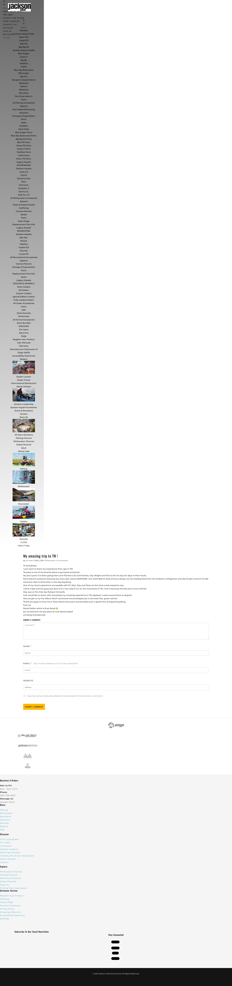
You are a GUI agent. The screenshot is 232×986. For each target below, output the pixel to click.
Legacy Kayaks (23, 162)
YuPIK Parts (24, 155)
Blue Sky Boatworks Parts (23, 136)
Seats (23, 122)
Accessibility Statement (23, 356)
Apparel (24, 106)
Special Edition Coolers (24, 297)
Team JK (24, 417)
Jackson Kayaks (24, 168)
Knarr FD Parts (23, 159)
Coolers (23, 521)
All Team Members (24, 435)
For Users (23, 329)
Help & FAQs (6, 902)
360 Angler (23, 73)
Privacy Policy (7, 909)
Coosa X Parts (23, 149)
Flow (23, 182)
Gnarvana (24, 185)
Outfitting (24, 208)
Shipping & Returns (10, 912)
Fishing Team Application (13, 888)
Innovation (6, 846)
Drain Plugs (23, 221)
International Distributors (23, 383)
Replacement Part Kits (23, 224)
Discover (4, 823)
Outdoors (5, 820)
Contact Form (7, 802)
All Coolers (24, 290)
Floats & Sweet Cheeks (24, 205)
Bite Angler (23, 53)
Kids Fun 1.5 (23, 195)
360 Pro (24, 76)
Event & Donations (24, 411)
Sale (24, 310)
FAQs (23, 336)
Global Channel (23, 444)
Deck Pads (23, 129)
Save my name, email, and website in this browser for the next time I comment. (65, 696)
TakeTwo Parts (24, 152)
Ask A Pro (24, 333)
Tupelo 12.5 (23, 247)
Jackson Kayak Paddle (24, 50)
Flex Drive (24, 93)
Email (27, 663)
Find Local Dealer (9, 839)
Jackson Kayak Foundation (23, 407)
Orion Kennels (24, 313)
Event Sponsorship (10, 852)
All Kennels (23, 316)
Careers (24, 414)
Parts (23, 99)
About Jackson (23, 386)
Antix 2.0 (23, 172)
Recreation (23, 504)
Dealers (23, 359)
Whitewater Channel (23, 441)
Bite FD (23, 44)
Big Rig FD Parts (24, 139)
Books (24, 214)
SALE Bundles (24, 323)
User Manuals (23, 343)
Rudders (23, 126)
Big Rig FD (24, 47)
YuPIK (24, 67)
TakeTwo (24, 63)
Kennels (24, 539)
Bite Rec (24, 237)
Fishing (23, 469)
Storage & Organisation (23, 116)
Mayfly (24, 60)
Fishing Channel (24, 438)
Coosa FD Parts (23, 145)
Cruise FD (23, 254)
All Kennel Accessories (24, 320)
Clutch (24, 175)
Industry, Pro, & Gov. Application (17, 856)
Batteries (23, 90)
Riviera (23, 241)
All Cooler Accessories (23, 303)
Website (28, 680)
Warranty (23, 346)
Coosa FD (23, 40)
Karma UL (24, 191)
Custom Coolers (23, 293)
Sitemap (4, 919)
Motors (23, 86)
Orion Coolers (23, 287)
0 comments (62, 560)
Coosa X (24, 57)
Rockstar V (23, 188)
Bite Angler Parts (23, 132)
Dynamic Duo (23, 178)
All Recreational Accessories (23, 257)
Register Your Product (24, 339)
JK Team (29, 560)
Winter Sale (23, 451)
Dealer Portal (23, 380)
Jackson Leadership (23, 404)
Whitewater (24, 486)
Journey (24, 251)
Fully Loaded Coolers (24, 300)
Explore (4, 826)
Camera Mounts (24, 211)
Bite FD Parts (23, 142)
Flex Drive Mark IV (24, 96)
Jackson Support (9, 849)
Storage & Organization (23, 267)
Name (27, 646)
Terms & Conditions (10, 905)
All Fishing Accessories (24, 103)
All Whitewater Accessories (23, 198)
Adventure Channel (10, 878)
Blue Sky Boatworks (23, 70)
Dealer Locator (23, 377)
